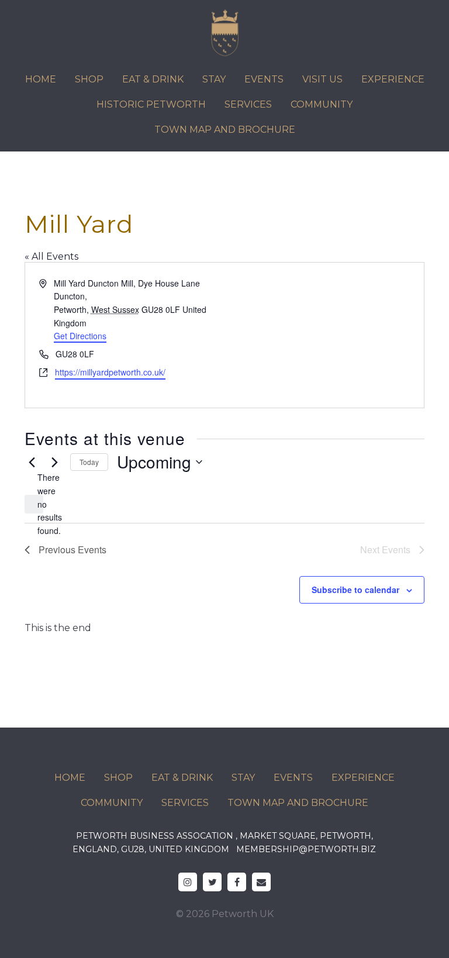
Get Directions (80, 336)
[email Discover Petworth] (261, 882)
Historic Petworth (151, 104)
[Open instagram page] (187, 882)
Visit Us (322, 79)
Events (264, 79)
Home (40, 79)
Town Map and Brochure (224, 129)
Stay (214, 79)
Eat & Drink (153, 79)
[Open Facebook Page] (236, 882)
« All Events (51, 256)
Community (322, 104)
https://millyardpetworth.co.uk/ (110, 372)
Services (248, 104)
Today (89, 462)
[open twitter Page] (212, 882)
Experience (392, 79)
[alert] (34, 504)
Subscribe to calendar (355, 589)
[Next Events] (54, 462)
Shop (89, 79)
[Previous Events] (32, 462)
